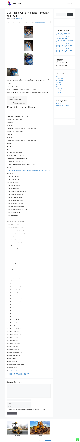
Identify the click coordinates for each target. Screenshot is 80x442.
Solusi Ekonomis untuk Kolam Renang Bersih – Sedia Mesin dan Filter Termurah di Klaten (64, 50)
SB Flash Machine (19, 4)
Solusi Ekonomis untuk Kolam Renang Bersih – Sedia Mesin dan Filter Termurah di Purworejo (64, 45)
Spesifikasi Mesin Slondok (15, 101)
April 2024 (58, 82)
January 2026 (59, 78)
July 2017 (58, 90)
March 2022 (59, 86)
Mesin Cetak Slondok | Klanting (15, 99)
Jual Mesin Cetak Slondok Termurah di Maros (17, 374)
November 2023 (60, 84)
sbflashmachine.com (40, 22)
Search (58, 12)
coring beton (59, 103)
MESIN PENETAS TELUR (62, 111)
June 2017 (58, 92)
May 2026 (58, 76)
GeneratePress (48, 440)
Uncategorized (59, 115)
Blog (62, 3)
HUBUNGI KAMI (68, 3)
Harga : (13, 102)
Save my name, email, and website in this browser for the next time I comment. (27, 409)
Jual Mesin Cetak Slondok (14, 371)
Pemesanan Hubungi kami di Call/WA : (19, 103)
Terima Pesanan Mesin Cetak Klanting (39, 371)
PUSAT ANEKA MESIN (61, 113)
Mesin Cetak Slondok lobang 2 (25, 371)
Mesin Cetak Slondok (13, 370)
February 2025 (59, 80)
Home (57, 3)
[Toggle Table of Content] (24, 98)
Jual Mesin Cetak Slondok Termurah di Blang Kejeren (19, 373)
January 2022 (59, 88)
